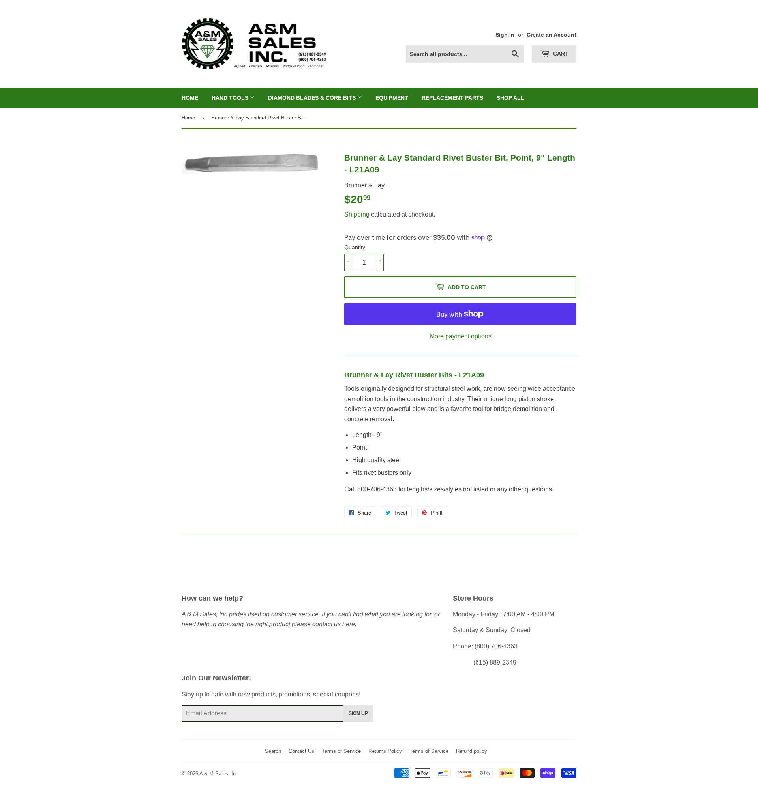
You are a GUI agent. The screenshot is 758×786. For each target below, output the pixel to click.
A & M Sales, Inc (218, 774)
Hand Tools (231, 98)
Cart (560, 53)
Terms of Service (341, 751)
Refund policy (471, 751)
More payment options (461, 336)
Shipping (357, 214)
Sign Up (358, 713)
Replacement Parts (452, 98)
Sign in (504, 35)
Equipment (391, 98)
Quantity (354, 247)
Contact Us (301, 751)
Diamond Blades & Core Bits (312, 98)
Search (273, 751)
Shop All (510, 98)
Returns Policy (385, 751)
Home (190, 98)
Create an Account (551, 35)
